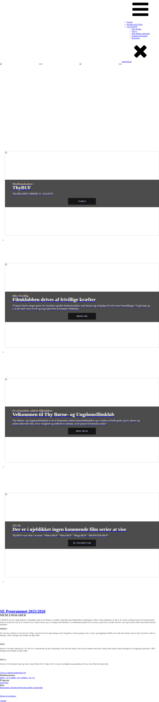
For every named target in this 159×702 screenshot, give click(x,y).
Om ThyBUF (132, 27)
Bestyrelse (136, 38)
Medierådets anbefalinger (10, 688)
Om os (134, 31)
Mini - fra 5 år (17, 678)
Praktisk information (140, 36)
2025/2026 (4, 683)
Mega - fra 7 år (29, 678)
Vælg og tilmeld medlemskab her (13, 673)
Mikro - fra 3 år (6, 678)
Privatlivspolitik (26, 688)
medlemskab (127, 62)
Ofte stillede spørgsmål (141, 34)
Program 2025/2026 (134, 24)
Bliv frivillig (136, 29)
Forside (130, 22)
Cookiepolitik (37, 688)
